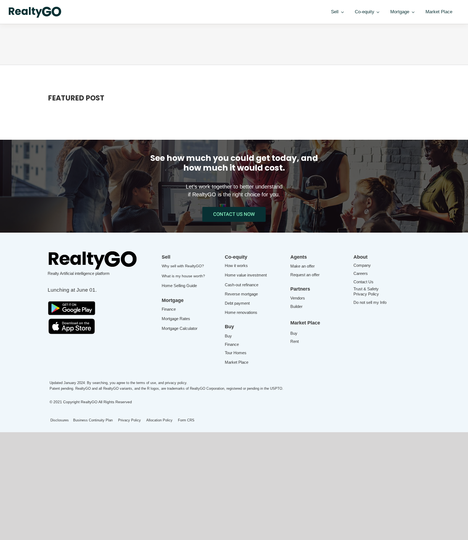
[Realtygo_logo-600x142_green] (35, 8)
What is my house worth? (183, 276)
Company (362, 265)
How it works (236, 265)
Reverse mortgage (241, 294)
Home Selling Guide (179, 285)
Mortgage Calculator (179, 328)
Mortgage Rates (176, 318)
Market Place (236, 362)
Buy (228, 336)
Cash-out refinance (241, 284)
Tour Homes (235, 352)
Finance (169, 309)
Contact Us (363, 281)
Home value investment (246, 275)
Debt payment (237, 303)
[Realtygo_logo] (93, 251)
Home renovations (241, 312)
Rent (294, 341)
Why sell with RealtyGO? (183, 266)
